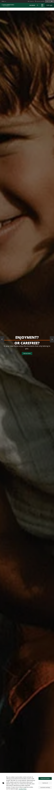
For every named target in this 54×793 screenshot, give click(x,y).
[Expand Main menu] (42, 5)
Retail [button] (3, 1)
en (51, 1)
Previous (2, 339)
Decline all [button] (45, 783)
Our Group (32, 5)
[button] (37, 5)
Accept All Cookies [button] (45, 778)
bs (47, 1)
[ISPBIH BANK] (8, 5)
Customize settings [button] (45, 787)
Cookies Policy (22, 789)
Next (52, 339)
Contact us (32, 1)
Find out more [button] (27, 353)
